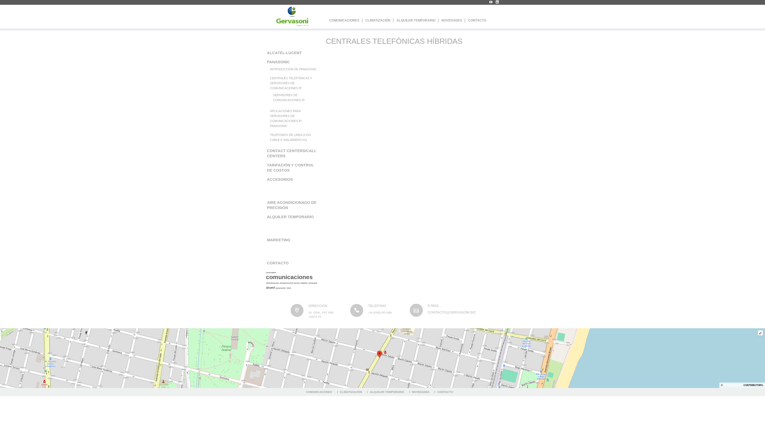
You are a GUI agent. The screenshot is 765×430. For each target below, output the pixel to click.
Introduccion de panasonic (293, 69)
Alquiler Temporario (415, 20)
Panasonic (278, 62)
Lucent (297, 283)
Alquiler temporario (290, 217)
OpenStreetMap (733, 385)
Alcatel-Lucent (284, 53)
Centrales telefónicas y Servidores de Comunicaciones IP (291, 83)
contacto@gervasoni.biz (452, 312)
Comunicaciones (344, 20)
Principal (313, 283)
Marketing (278, 240)
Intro (289, 288)
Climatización (377, 20)
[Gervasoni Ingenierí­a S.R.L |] (292, 16)
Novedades (451, 20)
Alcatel (270, 287)
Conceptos (271, 272)
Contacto (477, 20)
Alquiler (304, 283)
